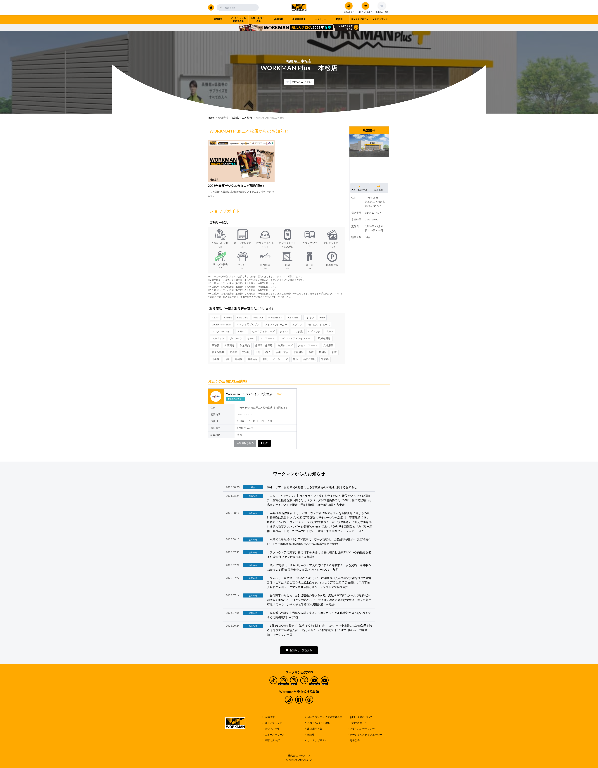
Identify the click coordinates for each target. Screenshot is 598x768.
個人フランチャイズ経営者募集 (324, 717)
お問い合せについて (361, 717)
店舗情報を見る (245, 443)
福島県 (235, 117)
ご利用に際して (358, 722)
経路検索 (379, 189)
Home (211, 117)
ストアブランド (273, 722)
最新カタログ (272, 740)
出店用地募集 (314, 728)
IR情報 (311, 734)
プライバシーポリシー (362, 728)
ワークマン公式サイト (299, 7)
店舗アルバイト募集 (318, 722)
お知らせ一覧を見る (301, 650)
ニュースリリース (275, 734)
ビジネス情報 (272, 728)
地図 (265, 443)
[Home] (211, 7)
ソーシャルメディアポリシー (366, 734)
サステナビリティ (317, 740)
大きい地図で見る (359, 189)
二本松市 (247, 117)
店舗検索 (270, 717)
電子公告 (355, 740)
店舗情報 (223, 117)
